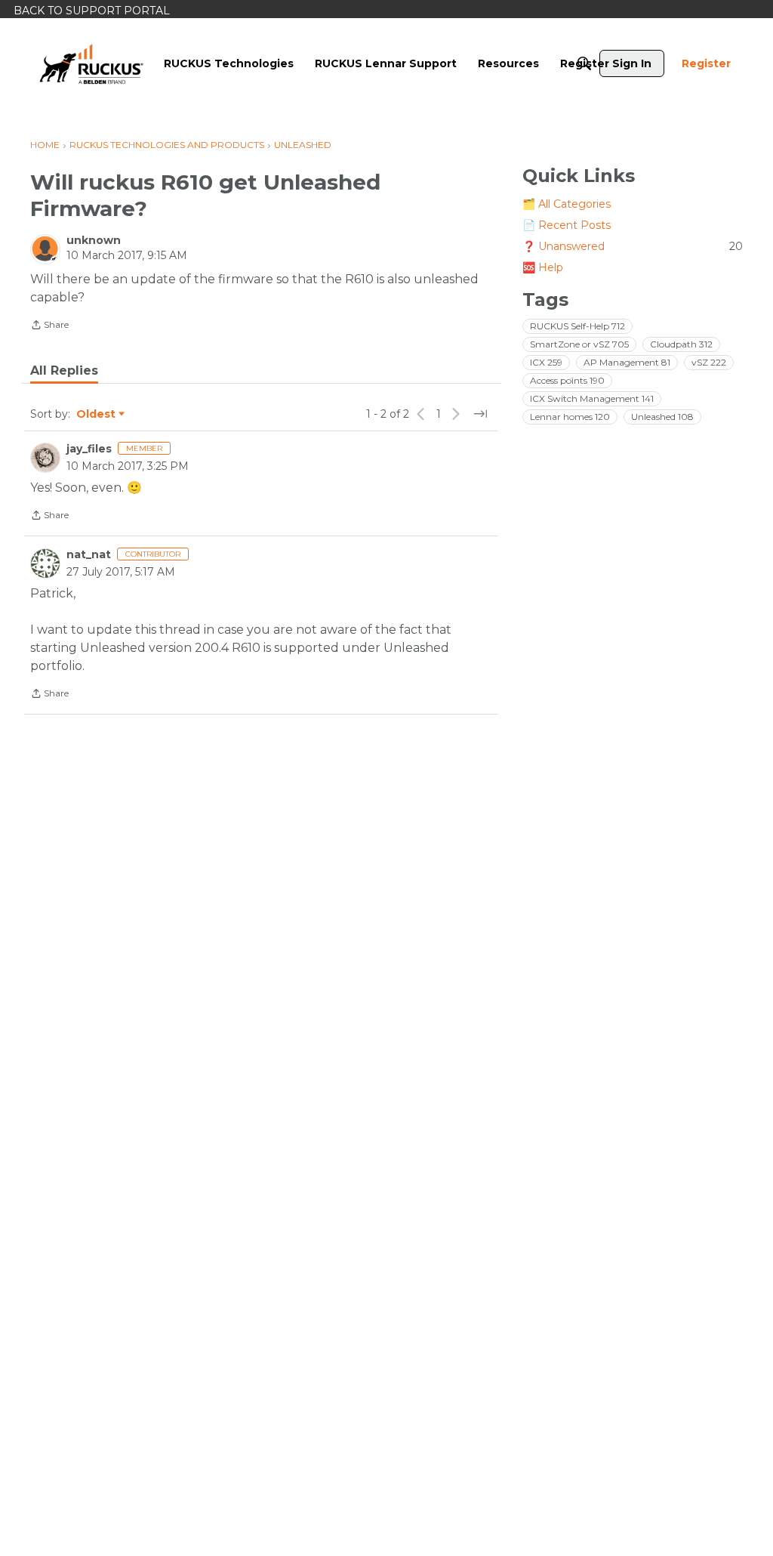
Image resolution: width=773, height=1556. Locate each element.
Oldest (96, 414)
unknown (93, 240)
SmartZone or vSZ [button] (579, 344)
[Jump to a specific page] (480, 414)
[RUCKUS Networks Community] (91, 63)
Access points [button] (567, 380)
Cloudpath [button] (681, 344)
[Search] (584, 63)
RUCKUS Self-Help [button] (577, 326)
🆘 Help (542, 267)
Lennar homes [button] (570, 416)
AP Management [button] (627, 362)
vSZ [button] (708, 362)
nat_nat (88, 554)
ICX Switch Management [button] (592, 398)
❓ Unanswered (632, 246)
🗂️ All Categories (566, 204)
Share (49, 326)
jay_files (89, 448)
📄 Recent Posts (566, 225)
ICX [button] (546, 362)
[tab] (64, 371)
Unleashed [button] (662, 416)
